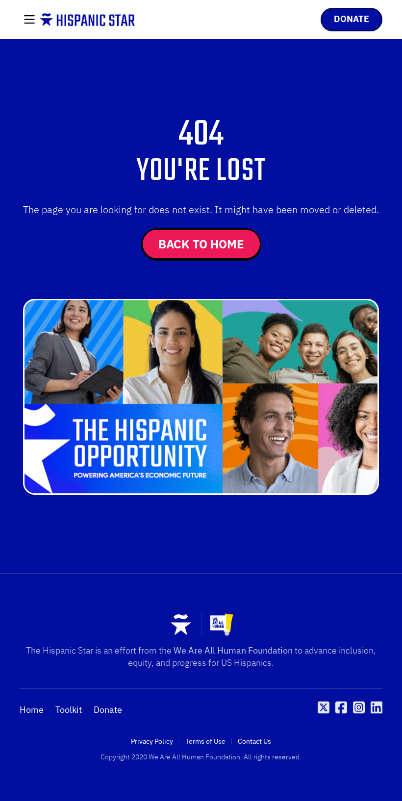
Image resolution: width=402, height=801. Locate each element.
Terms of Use (205, 741)
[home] (87, 19)
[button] (29, 20)
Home (32, 709)
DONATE (351, 18)
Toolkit (68, 709)
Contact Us (254, 741)
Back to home (201, 244)
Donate (108, 709)
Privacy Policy (152, 741)
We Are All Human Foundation (233, 650)
